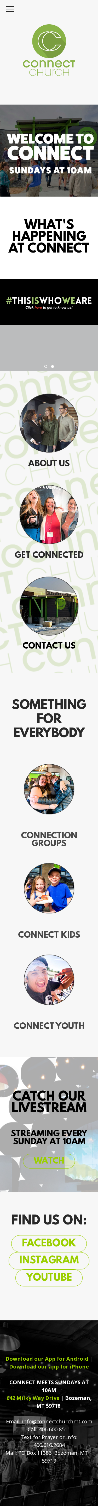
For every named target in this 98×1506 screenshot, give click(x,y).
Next (61, 365)
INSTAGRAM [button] (49, 1261)
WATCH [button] (49, 1161)
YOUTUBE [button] (49, 1278)
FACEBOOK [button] (49, 1244)
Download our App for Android (46, 1358)
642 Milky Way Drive (33, 1397)
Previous (37, 365)
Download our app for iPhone (49, 1366)
